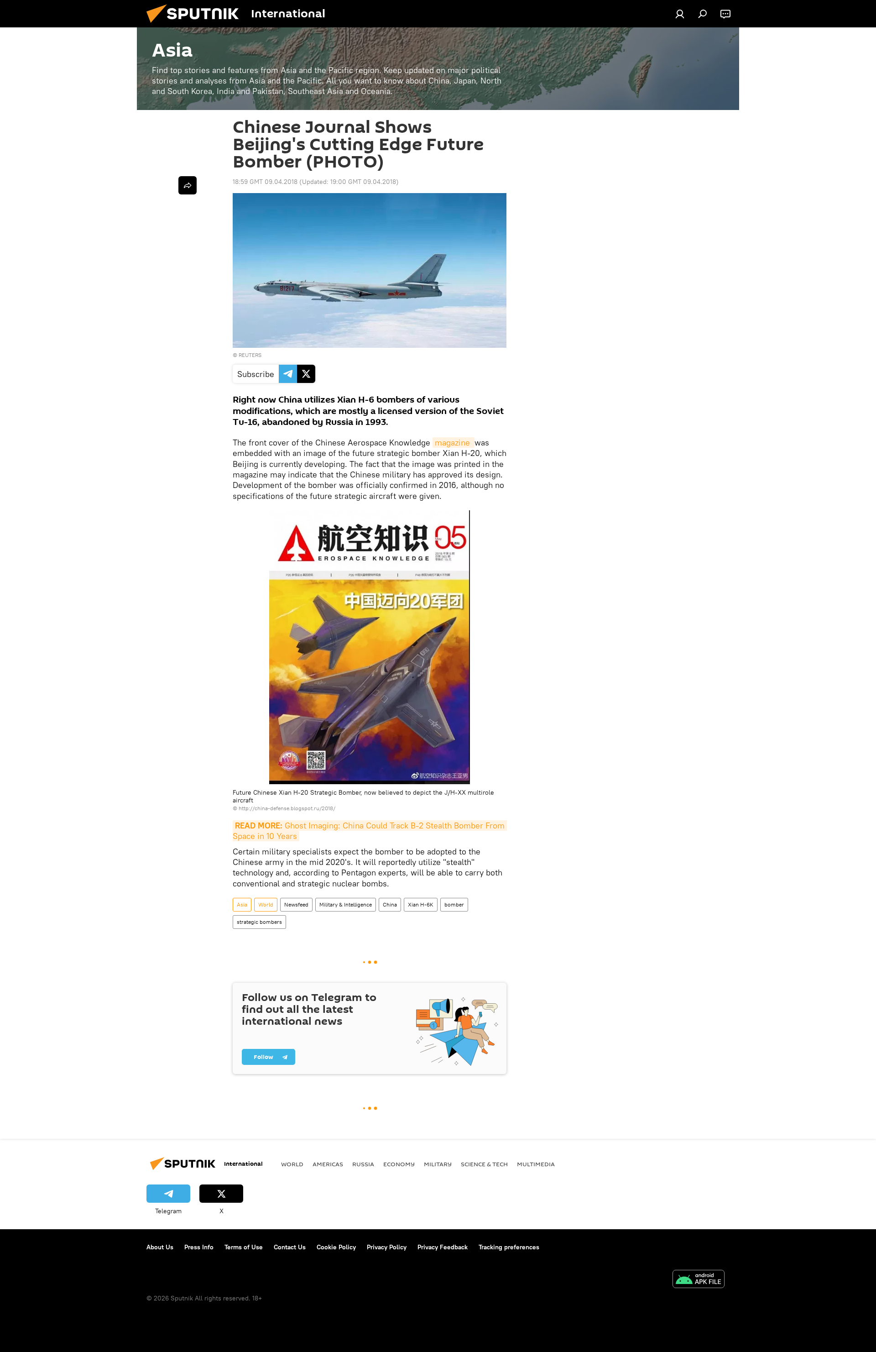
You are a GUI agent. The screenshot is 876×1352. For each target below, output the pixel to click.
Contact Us (290, 1247)
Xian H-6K (420, 904)
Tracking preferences (509, 1247)
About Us (159, 1247)
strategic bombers (259, 921)
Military (438, 1164)
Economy (399, 1164)
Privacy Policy (387, 1247)
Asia (242, 904)
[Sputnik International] (196, 25)
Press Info (199, 1247)
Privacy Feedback (442, 1247)
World (265, 904)
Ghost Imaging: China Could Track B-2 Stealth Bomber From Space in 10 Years (370, 830)
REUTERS (250, 354)
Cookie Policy (336, 1247)
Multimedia (536, 1164)
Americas (328, 1164)
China (390, 904)
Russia (363, 1164)
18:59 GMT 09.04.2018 (265, 182)
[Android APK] (698, 1280)
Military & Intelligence (345, 904)
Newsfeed (296, 904)
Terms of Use (243, 1247)
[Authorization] (680, 14)
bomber (454, 904)
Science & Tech (484, 1164)
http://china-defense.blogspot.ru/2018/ (287, 808)
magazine (453, 442)
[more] (187, 185)
